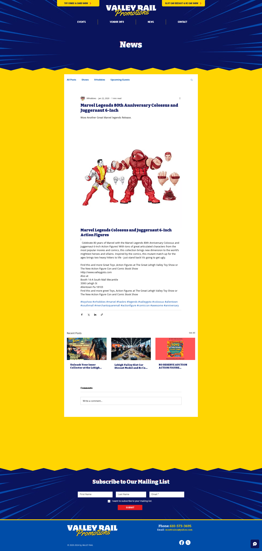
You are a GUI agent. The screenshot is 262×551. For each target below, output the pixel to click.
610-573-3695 (180, 526)
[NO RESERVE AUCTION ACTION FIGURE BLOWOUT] (175, 349)
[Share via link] (102, 314)
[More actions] (179, 98)
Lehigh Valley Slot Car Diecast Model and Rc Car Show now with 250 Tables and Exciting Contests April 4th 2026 (130, 366)
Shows (85, 79)
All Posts (71, 79)
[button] (81, 22)
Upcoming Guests (120, 79)
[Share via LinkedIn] (95, 314)
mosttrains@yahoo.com (179, 529)
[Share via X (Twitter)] (88, 314)
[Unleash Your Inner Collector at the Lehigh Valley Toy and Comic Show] (87, 349)
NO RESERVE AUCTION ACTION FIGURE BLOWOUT (173, 366)
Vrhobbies (99, 79)
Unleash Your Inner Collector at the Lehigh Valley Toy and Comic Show (85, 366)
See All (192, 332)
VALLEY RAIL (87, 545)
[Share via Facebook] (82, 314)
